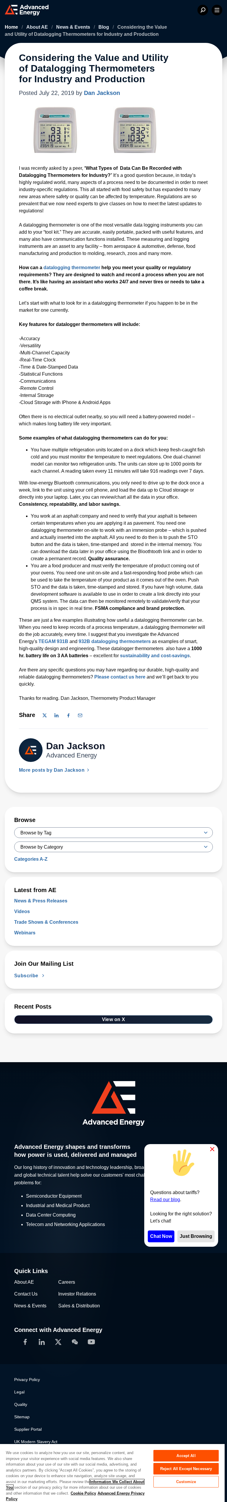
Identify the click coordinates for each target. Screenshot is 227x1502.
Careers (66, 1282)
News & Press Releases (40, 900)
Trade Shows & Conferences (46, 922)
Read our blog (165, 1199)
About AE (37, 27)
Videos (22, 911)
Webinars (24, 932)
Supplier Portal (28, 1429)
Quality (20, 1404)
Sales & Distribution (79, 1305)
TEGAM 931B (53, 641)
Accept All (185, 1455)
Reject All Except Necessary (186, 1469)
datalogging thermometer (71, 267)
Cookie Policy (83, 1493)
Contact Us (26, 1293)
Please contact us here (119, 676)
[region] (112, 1472)
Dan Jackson (102, 93)
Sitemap (22, 1416)
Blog (104, 27)
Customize (186, 1482)
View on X (113, 1019)
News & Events (73, 27)
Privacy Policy (27, 1379)
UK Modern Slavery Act (35, 1441)
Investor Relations (77, 1293)
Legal (19, 1392)
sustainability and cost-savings (155, 655)
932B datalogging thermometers (115, 641)
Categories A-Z (31, 859)
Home (12, 27)
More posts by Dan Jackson (52, 770)
